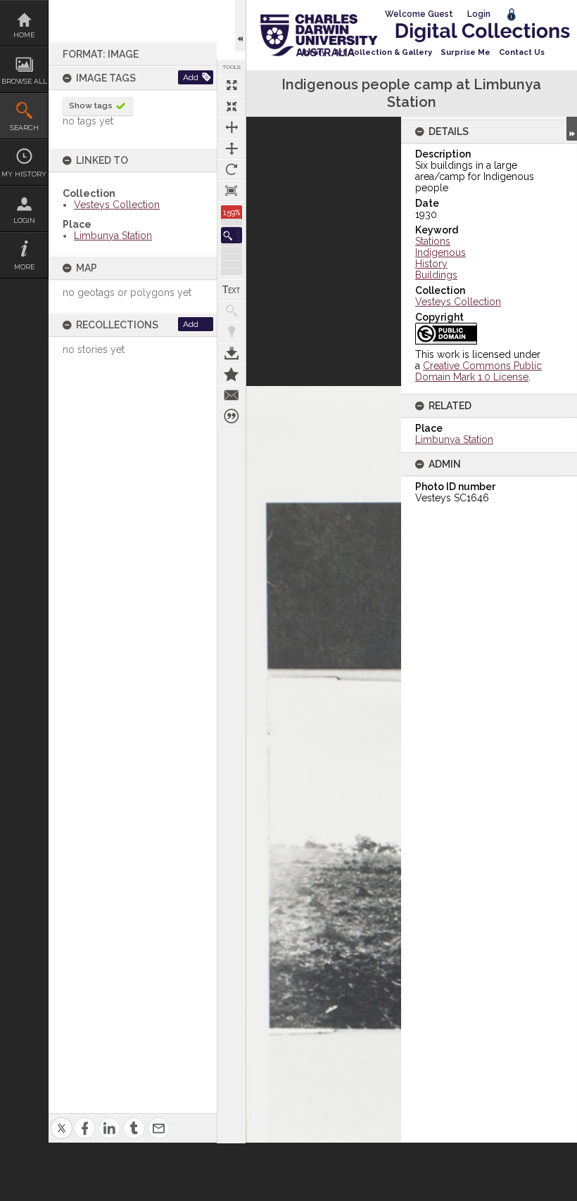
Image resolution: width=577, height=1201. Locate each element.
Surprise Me (465, 52)
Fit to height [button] (231, 148)
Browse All (24, 81)
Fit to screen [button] (231, 106)
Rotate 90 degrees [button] (231, 169)
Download (231, 353)
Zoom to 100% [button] (231, 190)
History (431, 263)
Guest (440, 14)
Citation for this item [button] (231, 416)
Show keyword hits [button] (231, 310)
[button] (231, 235)
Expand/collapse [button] (571, 129)
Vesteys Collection (117, 204)
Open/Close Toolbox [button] (240, 25)
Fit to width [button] (231, 127)
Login (24, 220)
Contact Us (522, 52)
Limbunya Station (113, 235)
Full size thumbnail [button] (231, 85)
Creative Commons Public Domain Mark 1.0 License (478, 371)
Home (23, 35)
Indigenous (440, 252)
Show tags (91, 105)
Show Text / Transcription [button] (231, 289)
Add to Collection (231, 374)
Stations (432, 241)
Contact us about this (231, 395)
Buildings (436, 275)
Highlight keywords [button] (231, 331)
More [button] (24, 267)
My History (23, 174)
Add (190, 77)
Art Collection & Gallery (383, 52)
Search (24, 127)
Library (311, 52)
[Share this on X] (61, 1120)
